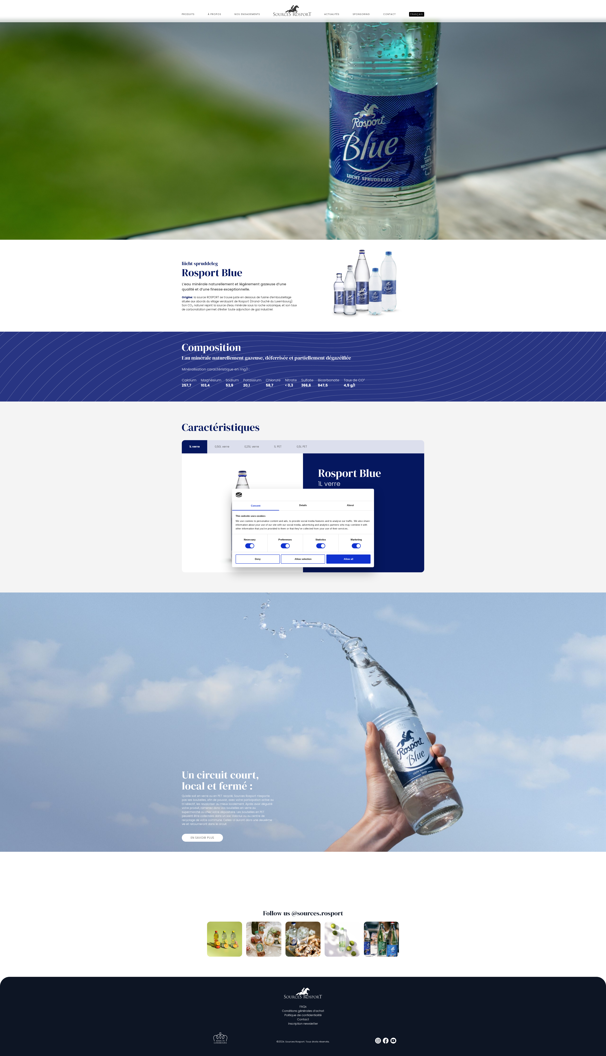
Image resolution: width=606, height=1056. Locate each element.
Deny (258, 559)
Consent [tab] (255, 505)
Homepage (292, 10)
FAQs (303, 1007)
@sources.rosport (317, 913)
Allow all (348, 559)
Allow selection (303, 559)
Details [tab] (303, 505)
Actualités (331, 14)
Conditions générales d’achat (303, 1011)
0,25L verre (251, 447)
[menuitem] (416, 14)
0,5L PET (302, 447)
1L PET (278, 447)
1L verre (194, 447)
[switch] (285, 545)
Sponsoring (361, 14)
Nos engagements (247, 14)
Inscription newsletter (303, 1024)
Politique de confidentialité (303, 1015)
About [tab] (350, 505)
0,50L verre (222, 447)
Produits (188, 14)
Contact (389, 14)
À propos (214, 14)
